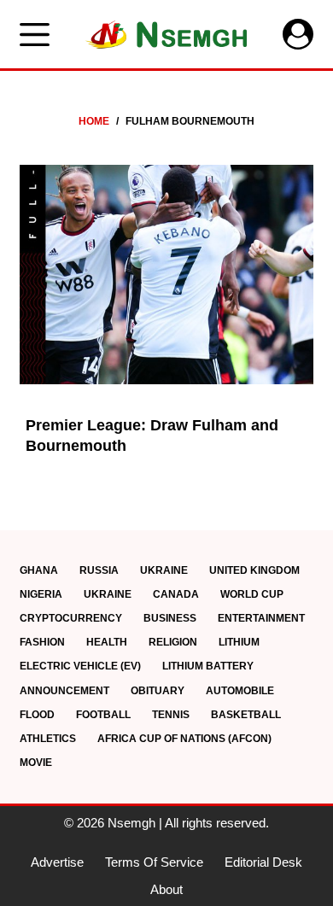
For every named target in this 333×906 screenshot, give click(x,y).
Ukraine (164, 570)
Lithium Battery (208, 666)
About (166, 889)
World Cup (251, 594)
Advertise (57, 862)
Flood (37, 715)
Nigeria (41, 594)
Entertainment (261, 618)
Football (103, 715)
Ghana (39, 570)
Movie (36, 763)
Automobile (240, 691)
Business (169, 618)
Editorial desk (263, 862)
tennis (171, 715)
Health (106, 642)
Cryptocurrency (71, 618)
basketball (246, 715)
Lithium (239, 642)
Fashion (42, 642)
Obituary (157, 691)
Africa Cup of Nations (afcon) (184, 739)
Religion (173, 642)
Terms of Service (154, 862)
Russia (99, 570)
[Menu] (35, 35)
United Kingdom (254, 570)
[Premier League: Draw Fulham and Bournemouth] (166, 274)
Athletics (48, 739)
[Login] (298, 34)
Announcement (64, 691)
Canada (176, 594)
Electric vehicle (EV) (80, 666)
